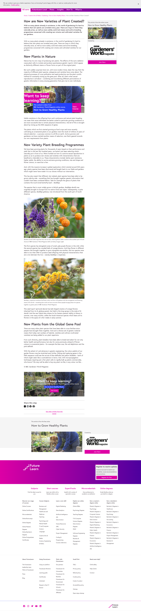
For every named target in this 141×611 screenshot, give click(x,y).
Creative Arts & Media (34, 15)
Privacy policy (77, 568)
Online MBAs (76, 506)
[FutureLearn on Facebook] (24, 606)
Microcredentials (27, 514)
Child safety (93, 564)
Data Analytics (60, 510)
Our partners (59, 564)
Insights (60, 9)
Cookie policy (77, 577)
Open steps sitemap (78, 593)
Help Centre (93, 568)
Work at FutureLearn (28, 570)
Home (25, 15)
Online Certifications (28, 510)
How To (69, 9)
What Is (78, 9)
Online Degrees (26, 522)
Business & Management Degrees (76, 541)
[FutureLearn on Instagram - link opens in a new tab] (28, 606)
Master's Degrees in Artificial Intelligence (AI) (95, 546)
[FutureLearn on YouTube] (36, 606)
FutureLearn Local (39, 9)
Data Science (59, 520)
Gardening (45, 15)
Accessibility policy (78, 585)
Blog (23, 578)
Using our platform (44, 564)
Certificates (42, 577)
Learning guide (43, 573)
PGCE (74, 529)
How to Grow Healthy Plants (57, 15)
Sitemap (75, 589)
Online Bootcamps (27, 518)
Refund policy (77, 573)
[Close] (138, 4)
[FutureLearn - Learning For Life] (113, 606)
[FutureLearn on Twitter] (32, 606)
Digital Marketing (61, 506)
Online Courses (26, 506)
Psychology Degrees (78, 510)
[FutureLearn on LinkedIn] (40, 606)
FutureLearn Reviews (45, 568)
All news (25, 9)
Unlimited (42, 581)
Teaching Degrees (78, 514)
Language (42, 531)
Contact (92, 573)
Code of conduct (77, 581)
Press (52, 9)
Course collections (61, 542)
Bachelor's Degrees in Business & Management (112, 540)
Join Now (102, 62)
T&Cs (74, 564)
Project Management (61, 533)
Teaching (41, 517)
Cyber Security (60, 529)
